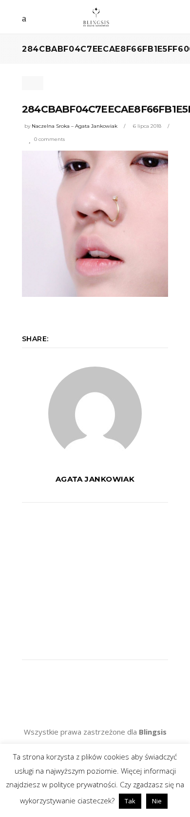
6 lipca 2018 (147, 126)
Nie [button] (157, 801)
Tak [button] (130, 801)
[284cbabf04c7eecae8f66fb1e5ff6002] (95, 413)
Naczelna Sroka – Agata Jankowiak (74, 126)
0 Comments (49, 139)
